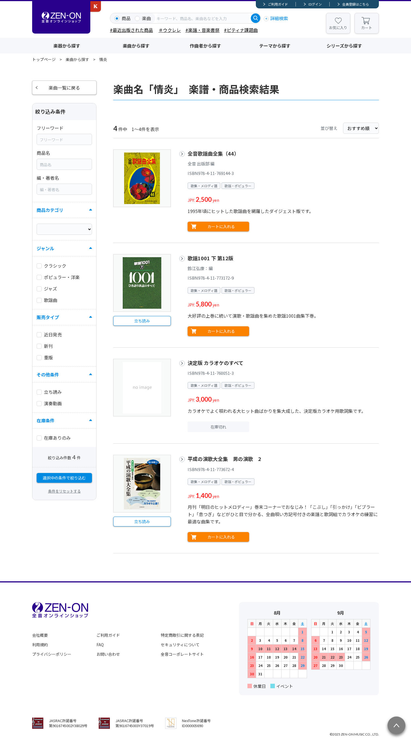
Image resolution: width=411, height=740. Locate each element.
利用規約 (40, 644)
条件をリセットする (64, 491)
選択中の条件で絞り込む (64, 478)
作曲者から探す (205, 45)
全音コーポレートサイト (182, 654)
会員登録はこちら (355, 4)
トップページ (44, 59)
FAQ (100, 644)
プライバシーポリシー (51, 654)
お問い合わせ (108, 654)
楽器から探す (66, 45)
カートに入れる (221, 226)
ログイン (315, 4)
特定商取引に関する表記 (182, 635)
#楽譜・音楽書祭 (202, 30)
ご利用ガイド (278, 4)
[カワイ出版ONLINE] (95, 6)
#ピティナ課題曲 (241, 30)
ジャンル (45, 248)
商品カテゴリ (50, 210)
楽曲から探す (136, 45)
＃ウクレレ (170, 30)
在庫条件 (46, 420)
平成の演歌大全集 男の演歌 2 (227, 458)
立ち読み (142, 321)
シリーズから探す (344, 45)
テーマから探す (274, 45)
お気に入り (338, 27)
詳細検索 (279, 18)
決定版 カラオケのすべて (216, 362)
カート (366, 27)
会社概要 (40, 635)
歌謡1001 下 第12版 (210, 258)
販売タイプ (48, 317)
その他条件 (48, 374)
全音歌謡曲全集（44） (213, 153)
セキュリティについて (180, 644)
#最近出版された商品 (131, 30)
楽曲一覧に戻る (64, 87)
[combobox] (203, 18)
